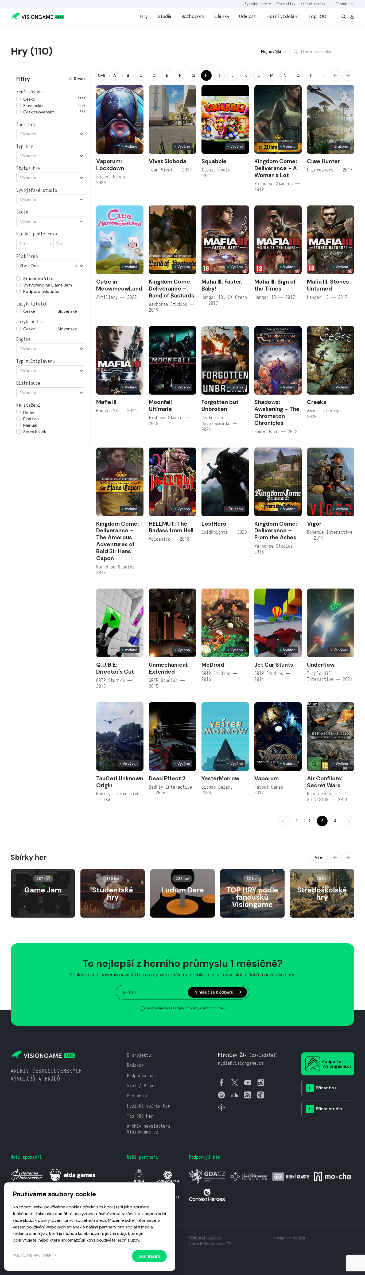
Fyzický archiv (258, 4)
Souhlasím (149, 1256)
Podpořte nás (141, 1075)
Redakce (135, 1065)
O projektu (139, 1055)
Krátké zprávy (313, 4)
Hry (144, 16)
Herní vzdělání (282, 16)
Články (221, 16)
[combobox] (50, 134)
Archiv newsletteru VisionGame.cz (148, 1129)
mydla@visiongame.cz (241, 1063)
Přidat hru (345, 4)
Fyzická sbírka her (148, 1106)
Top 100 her (140, 1116)
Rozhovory (193, 16)
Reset (79, 79)
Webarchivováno (205, 1237)
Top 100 (317, 16)
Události (248, 16)
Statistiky (286, 4)
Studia (165, 16)
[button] (335, 75)
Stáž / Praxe (141, 1086)
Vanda (299, 1237)
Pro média (138, 1096)
